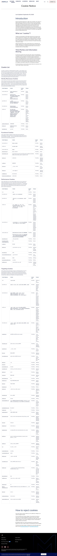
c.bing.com (3, 375)
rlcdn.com (3, 422)
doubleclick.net (4, 430)
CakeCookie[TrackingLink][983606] (18, 236)
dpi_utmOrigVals (15, 207)
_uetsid (28, 284)
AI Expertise (25, 1)
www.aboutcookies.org (24, 526)
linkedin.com (4, 467)
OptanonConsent (13, 94)
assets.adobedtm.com (5, 400)
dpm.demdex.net (4, 476)
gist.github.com (4, 129)
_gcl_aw (22, 293)
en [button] (44, 1)
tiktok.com (3, 362)
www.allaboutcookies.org (34, 526)
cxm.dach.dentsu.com (5, 453)
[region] (28, 554)
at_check (16, 143)
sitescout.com (4, 484)
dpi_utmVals (21, 307)
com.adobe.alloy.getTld (14, 96)
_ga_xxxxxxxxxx (19, 194)
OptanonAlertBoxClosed (14, 98)
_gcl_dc (23, 205)
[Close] (56, 554)
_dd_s (21, 204)
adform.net (3, 372)
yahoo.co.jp (4, 158)
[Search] (47, 1)
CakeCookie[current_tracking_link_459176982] (20, 232)
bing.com (3, 353)
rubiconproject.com (5, 416)
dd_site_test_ (16, 113)
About (37, 1)
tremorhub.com (4, 395)
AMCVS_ (24, 307)
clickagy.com (4, 410)
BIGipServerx (16, 102)
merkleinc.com (4, 262)
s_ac (13, 192)
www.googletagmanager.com (6, 254)
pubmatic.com (4, 380)
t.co (2, 446)
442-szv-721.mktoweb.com (5, 487)
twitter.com (4, 436)
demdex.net (4, 398)
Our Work (12, 1)
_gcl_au (15, 284)
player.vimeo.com (4, 151)
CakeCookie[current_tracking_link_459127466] (20, 234)
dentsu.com (4, 125)
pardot (20, 322)
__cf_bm (11, 100)
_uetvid (14, 194)
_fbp (11, 280)
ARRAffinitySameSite (13, 114)
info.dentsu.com (4, 343)
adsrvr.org (3, 383)
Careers (13, 2)
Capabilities (18, 1)
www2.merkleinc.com (5, 499)
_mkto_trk (14, 198)
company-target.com (5, 496)
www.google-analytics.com (6, 260)
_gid (13, 199)
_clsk (21, 205)
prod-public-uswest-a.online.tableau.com (5, 241)
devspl (13, 149)
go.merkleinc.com (5, 461)
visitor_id (11, 284)
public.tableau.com (5, 153)
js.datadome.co (4, 173)
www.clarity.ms (4, 252)
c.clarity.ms (3, 163)
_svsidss (15, 204)
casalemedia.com (4, 412)
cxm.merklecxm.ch (5, 356)
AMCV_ (11, 309)
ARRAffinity (12, 112)
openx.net (3, 364)
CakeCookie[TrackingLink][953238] (20, 235)
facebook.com (4, 386)
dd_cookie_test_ (13, 109)
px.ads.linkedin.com (5, 451)
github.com (4, 170)
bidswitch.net (4, 425)
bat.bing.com (4, 456)
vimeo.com (3, 166)
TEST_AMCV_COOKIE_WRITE (15, 95)
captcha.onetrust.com (5, 123)
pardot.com (4, 443)
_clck (17, 206)
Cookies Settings (43, 554)
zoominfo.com (4, 348)
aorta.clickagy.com (5, 378)
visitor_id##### (23, 284)
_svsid (20, 284)
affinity (11, 97)
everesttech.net (4, 368)
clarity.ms (3, 257)
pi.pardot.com (4, 334)
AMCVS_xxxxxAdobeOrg (14, 294)
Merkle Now (31, 1)
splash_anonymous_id (13, 91)
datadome (11, 92)
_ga (16, 194)
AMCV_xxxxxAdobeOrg (14, 293)
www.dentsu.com (4, 238)
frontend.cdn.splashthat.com (6, 175)
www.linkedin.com (5, 366)
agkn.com (3, 491)
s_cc (18, 204)
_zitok (22, 294)
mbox (13, 143)
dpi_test (13, 280)
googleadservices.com (5, 407)
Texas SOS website (3, 550)
